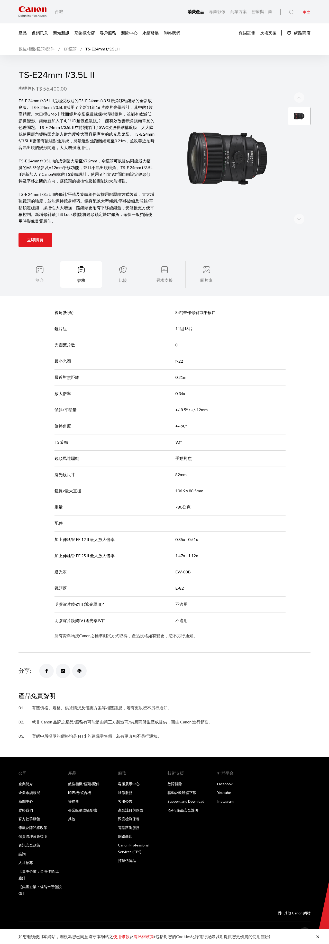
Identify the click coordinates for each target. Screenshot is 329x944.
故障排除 (175, 784)
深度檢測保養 (129, 819)
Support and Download (186, 801)
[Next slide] (299, 97)
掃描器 (73, 801)
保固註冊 (247, 32)
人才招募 (26, 862)
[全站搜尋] (291, 12)
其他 (71, 819)
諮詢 (22, 854)
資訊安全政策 (29, 845)
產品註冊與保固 (130, 810)
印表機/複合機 (79, 792)
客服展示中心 (129, 784)
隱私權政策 (144, 936)
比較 (123, 280)
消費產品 (196, 11)
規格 (81, 280)
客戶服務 (108, 32)
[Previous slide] (299, 219)
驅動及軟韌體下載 (182, 792)
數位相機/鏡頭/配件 (83, 784)
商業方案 (239, 11)
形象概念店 (84, 32)
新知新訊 (61, 32)
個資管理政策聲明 (33, 836)
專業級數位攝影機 (82, 810)
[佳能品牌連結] (33, 11)
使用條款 (121, 936)
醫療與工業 (262, 11)
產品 (23, 32)
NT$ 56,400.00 (49, 88)
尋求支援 (164, 280)
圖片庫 (206, 280)
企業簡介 (26, 784)
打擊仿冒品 (127, 860)
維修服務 (125, 792)
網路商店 (301, 32)
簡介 (39, 280)
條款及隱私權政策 (33, 827)
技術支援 (268, 32)
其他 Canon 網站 (297, 913)
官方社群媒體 (29, 819)
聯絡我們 (172, 32)
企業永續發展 (29, 792)
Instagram (225, 801)
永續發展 (150, 32)
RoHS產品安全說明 (183, 810)
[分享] (46, 671)
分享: (25, 670)
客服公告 (125, 801)
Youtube (224, 792)
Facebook (225, 784)
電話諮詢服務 (129, 827)
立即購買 (35, 239)
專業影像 (217, 11)
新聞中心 (129, 32)
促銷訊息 (40, 32)
